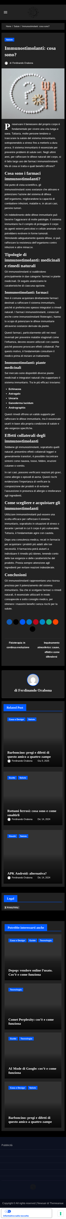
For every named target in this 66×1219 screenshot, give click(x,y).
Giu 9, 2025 (43, 760)
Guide (12, 778)
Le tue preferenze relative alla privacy (29, 1211)
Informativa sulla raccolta (16, 1216)
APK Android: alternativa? (27, 873)
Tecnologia (46, 940)
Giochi (12, 836)
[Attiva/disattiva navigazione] (5, 12)
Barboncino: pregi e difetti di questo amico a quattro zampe (29, 754)
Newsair (41, 1203)
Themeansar (56, 1203)
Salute (9, 39)
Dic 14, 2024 (44, 819)
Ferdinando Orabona (22, 63)
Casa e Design (16, 719)
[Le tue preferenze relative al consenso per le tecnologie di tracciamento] (61, 1214)
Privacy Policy (12, 907)
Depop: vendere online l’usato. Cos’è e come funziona (30, 972)
